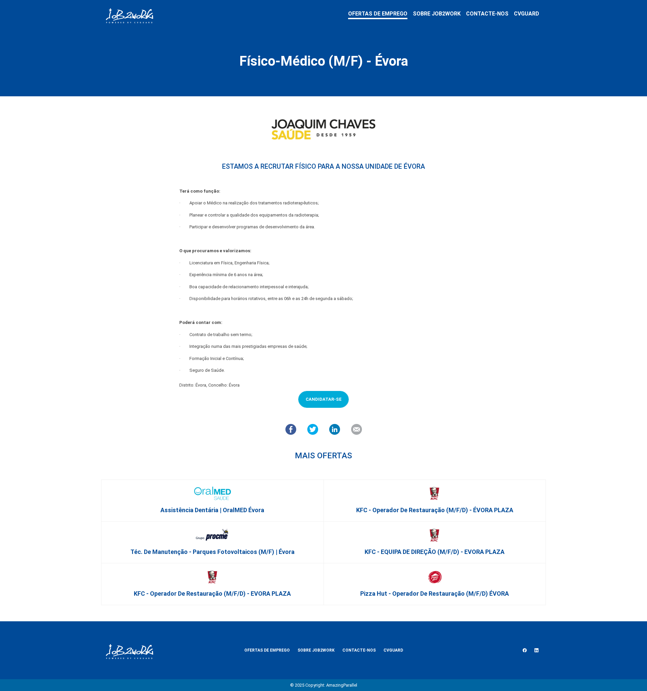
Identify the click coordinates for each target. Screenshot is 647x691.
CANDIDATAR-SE (324, 399)
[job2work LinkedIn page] (536, 650)
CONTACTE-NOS (487, 13)
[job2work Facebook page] (525, 650)
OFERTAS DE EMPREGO (377, 13)
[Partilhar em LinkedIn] (334, 428)
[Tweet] (312, 428)
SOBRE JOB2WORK (437, 13)
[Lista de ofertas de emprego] (129, 14)
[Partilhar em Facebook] (290, 428)
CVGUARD (526, 13)
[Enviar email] (356, 428)
